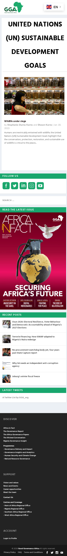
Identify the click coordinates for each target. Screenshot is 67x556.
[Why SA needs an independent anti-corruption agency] (6, 365)
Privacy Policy (10, 552)
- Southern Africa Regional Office (17, 512)
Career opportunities (12, 489)
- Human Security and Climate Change (19, 455)
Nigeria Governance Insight (15, 441)
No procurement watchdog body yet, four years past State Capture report (35, 351)
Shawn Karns (45, 124)
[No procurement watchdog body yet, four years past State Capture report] (6, 352)
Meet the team (9, 492)
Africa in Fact (9, 428)
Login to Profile (10, 538)
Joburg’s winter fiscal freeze (26, 376)
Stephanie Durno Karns (20, 124)
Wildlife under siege (15, 121)
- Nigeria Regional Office (13, 509)
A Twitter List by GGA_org (15, 398)
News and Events (10, 486)
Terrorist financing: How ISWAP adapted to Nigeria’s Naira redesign (33, 338)
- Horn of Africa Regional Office (16, 505)
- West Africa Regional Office (15, 515)
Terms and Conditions (33, 552)
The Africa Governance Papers (16, 434)
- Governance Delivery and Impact (17, 449)
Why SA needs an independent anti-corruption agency (35, 364)
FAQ (20, 552)
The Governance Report (13, 431)
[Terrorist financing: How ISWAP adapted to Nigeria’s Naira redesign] (6, 339)
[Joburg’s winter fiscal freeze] (6, 379)
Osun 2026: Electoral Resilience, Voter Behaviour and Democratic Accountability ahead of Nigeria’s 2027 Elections (37, 325)
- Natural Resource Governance (16, 458)
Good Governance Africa (28, 548)
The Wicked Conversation (14, 437)
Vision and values (10, 482)
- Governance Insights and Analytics (18, 452)
